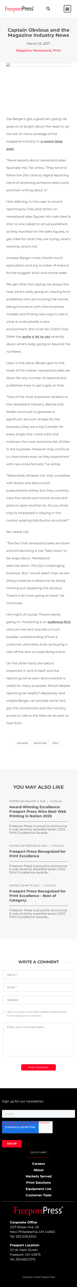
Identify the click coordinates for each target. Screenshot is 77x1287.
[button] (48, 9)
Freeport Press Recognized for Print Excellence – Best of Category (37, 895)
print (55, 743)
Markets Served (39, 1176)
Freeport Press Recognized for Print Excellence (37, 853)
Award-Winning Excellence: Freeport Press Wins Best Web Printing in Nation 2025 (37, 811)
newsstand (40, 743)
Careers (38, 1164)
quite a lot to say (36, 336)
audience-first (59, 622)
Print (57, 50)
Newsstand (42, 50)
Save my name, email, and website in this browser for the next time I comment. (36, 1013)
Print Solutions (38, 1182)
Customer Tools (39, 1195)
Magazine (24, 50)
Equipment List (38, 1189)
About (39, 1170)
